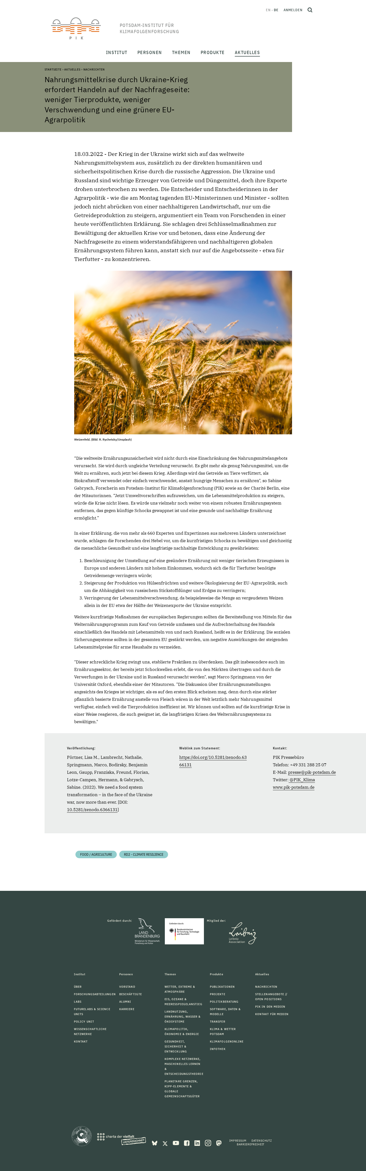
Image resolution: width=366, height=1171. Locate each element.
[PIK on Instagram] (208, 1142)
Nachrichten (94, 69)
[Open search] (310, 9)
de (276, 10)
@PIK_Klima (302, 779)
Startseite (53, 69)
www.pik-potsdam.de (293, 787)
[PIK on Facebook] (187, 1142)
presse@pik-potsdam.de (312, 772)
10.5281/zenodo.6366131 (92, 809)
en (268, 10)
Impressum (237, 1140)
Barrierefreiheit (250, 1144)
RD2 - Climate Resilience (143, 854)
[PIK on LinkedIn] (197, 1142)
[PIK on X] (165, 1142)
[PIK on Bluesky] (155, 1142)
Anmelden (293, 10)
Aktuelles (72, 69)
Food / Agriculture (96, 854)
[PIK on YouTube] (176, 1142)
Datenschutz (261, 1140)
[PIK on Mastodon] (219, 1142)
